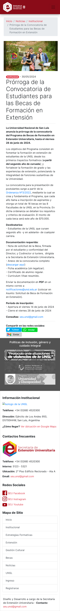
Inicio (9, 21)
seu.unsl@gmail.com (31, 316)
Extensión (11, 542)
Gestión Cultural (15, 550)
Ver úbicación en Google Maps (38, 426)
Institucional (13, 527)
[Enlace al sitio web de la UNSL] (14, 404)
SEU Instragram (16, 499)
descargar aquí (15, 264)
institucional (36, 21)
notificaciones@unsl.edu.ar (21, 289)
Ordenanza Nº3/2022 (18, 192)
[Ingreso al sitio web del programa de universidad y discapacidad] (30, 378)
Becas (9, 557)
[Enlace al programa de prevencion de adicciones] (30, 366)
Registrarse (12, 588)
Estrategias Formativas (19, 534)
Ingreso (10, 580)
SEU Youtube (15, 504)
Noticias (20, 21)
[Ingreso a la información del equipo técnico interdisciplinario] (30, 354)
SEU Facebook (16, 493)
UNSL (9, 572)
